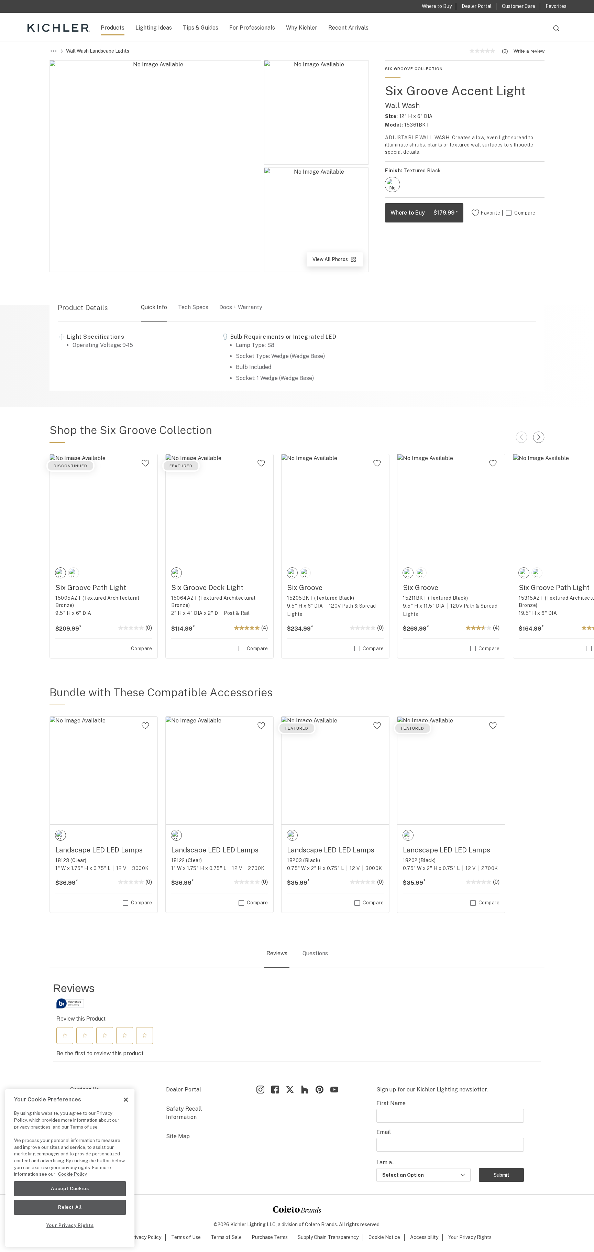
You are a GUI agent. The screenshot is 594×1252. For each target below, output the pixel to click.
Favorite (490, 213)
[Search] (556, 31)
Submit (501, 1175)
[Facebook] (275, 1089)
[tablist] (297, 954)
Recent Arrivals (348, 27)
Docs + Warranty (240, 307)
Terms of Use (186, 1237)
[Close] (125, 1099)
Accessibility (424, 1237)
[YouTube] (334, 1089)
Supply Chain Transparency (328, 1237)
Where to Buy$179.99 (424, 212)
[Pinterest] (319, 1089)
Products (112, 27)
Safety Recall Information (184, 1113)
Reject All (70, 1207)
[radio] (392, 184)
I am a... (386, 1162)
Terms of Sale (226, 1237)
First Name (391, 1103)
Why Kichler (301, 27)
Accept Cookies (70, 1188)
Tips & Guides (200, 27)
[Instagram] (260, 1089)
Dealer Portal (183, 1089)
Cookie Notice (384, 1237)
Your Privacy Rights (470, 1237)
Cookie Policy (72, 1174)
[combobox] (556, 31)
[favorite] (145, 463)
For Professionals (252, 27)
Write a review (529, 50)
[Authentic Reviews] (70, 1003)
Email (383, 1132)
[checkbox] (392, 184)
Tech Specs (193, 307)
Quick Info (154, 307)
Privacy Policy (145, 1237)
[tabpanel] (297, 1022)
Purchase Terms (270, 1237)
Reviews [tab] (276, 953)
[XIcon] (290, 1089)
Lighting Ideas (153, 27)
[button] (65, 1035)
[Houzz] (305, 1089)
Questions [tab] (315, 953)
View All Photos (337, 261)
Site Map (178, 1136)
